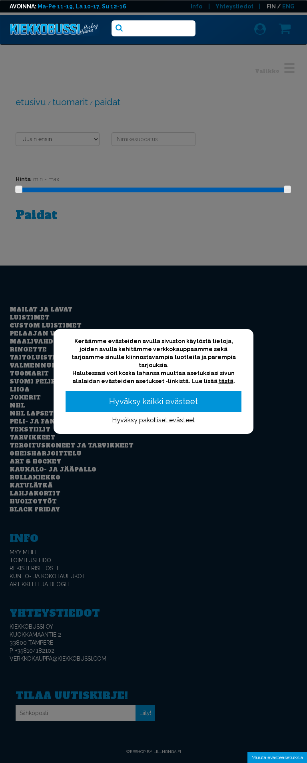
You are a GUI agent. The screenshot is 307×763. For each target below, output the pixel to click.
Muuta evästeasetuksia (277, 757)
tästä (226, 381)
